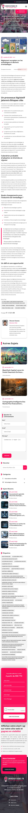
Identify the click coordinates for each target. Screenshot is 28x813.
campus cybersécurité (7, 602)
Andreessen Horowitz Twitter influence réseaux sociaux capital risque (13, 583)
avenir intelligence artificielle (9, 591)
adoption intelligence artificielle (10, 573)
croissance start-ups (7, 622)
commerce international (8, 610)
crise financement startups (8, 620)
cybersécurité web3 (19, 622)
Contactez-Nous (9, 769)
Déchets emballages (21, 305)
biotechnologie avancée (8, 600)
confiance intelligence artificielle (10, 615)
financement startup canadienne (10, 632)
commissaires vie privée (7, 613)
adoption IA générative (7, 571)
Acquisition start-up (7, 563)
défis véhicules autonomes (8, 627)
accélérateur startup (7, 561)
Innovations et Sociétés (14, 24)
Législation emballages (7, 308)
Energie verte (20, 627)
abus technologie (6, 556)
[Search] (25, 467)
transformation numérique (8, 654)
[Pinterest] (14, 313)
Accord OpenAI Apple (17, 556)
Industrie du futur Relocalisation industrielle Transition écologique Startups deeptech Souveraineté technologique (13, 646)
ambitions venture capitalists (9, 580)
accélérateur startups (20, 561)
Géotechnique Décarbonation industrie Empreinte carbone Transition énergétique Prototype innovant (14, 637)
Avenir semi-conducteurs (8, 593)
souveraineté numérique (16, 652)
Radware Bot (5, 652)
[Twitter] (8, 313)
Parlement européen (20, 308)
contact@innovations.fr (21, 1)
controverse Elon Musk (7, 617)
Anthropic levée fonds (7, 586)
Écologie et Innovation (6, 69)
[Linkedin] (11, 313)
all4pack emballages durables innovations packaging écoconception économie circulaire (13, 302)
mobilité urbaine (21, 649)
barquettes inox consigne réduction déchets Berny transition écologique (12, 597)
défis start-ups (18, 625)
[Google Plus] (10, 313)
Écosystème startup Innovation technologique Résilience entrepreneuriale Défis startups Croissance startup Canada (13, 658)
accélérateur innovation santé (9, 559)
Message (5, 436)
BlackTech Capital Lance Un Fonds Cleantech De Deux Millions (13, 371)
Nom (3, 420)
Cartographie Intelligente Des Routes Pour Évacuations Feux (14, 403)
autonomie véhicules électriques (10, 589)
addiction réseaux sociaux (17, 568)
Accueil (5, 24)
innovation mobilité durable (8, 649)
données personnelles (7, 625)
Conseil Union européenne (8, 305)
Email (4, 428)
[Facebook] (6, 313)
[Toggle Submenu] (24, 479)
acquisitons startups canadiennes (10, 566)
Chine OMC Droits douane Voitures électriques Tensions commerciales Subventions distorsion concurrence (13, 607)
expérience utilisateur (7, 630)
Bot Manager (18, 600)
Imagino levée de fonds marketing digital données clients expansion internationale (14, 641)
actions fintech (6, 568)
